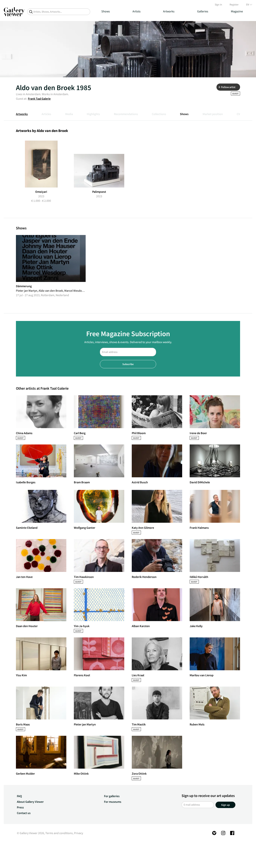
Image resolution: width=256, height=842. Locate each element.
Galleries (202, 11)
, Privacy (78, 833)
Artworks (168, 11)
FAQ (19, 796)
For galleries (112, 796)
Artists (136, 11)
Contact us (24, 813)
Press (20, 807)
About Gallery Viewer (30, 802)
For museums (112, 802)
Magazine (237, 11)
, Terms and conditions (58, 833)
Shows (105, 11)
